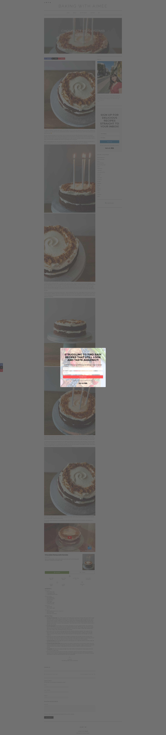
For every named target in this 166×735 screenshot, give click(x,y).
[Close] (104, 349)
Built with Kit (83, 383)
